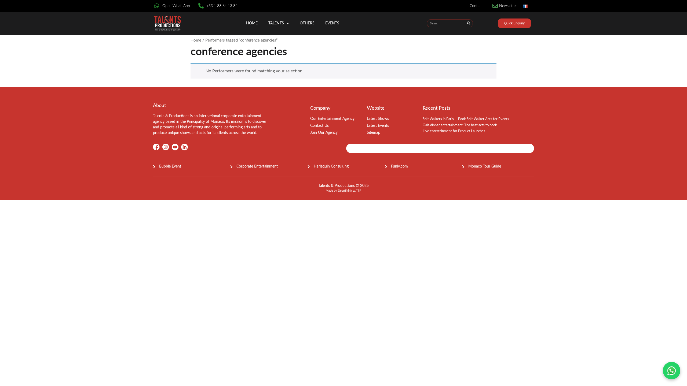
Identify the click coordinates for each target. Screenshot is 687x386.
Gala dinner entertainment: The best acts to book (460, 125)
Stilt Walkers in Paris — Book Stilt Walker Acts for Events (466, 119)
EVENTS (332, 23)
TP (359, 190)
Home (252, 23)
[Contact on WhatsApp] (671, 370)
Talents (276, 23)
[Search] (469, 23)
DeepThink (345, 190)
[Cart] (488, 24)
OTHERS (307, 23)
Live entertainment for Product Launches (454, 131)
